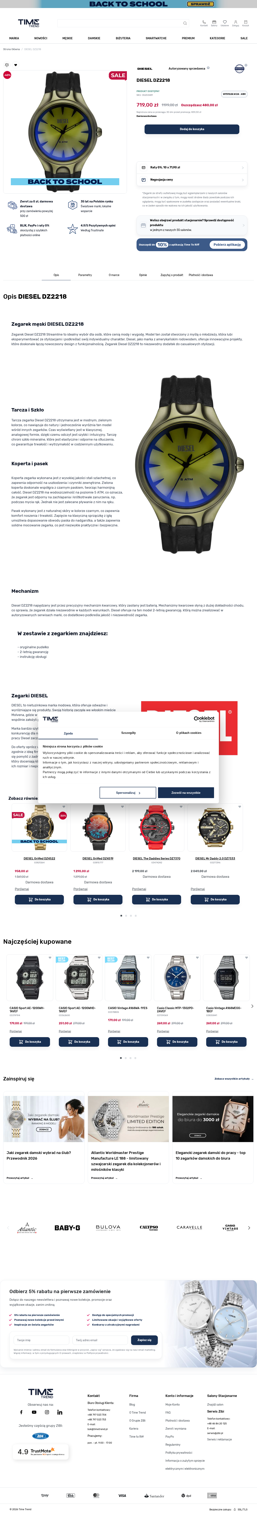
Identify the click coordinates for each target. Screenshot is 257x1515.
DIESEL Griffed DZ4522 (39, 858)
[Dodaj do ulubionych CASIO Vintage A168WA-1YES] (148, 957)
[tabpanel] (128, 608)
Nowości (40, 38)
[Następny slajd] (252, 1006)
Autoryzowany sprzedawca (187, 68)
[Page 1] (121, 915)
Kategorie (217, 38)
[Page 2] (126, 915)
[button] (65, 131)
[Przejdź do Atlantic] (26, 1228)
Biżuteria (123, 38)
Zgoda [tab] (68, 733)
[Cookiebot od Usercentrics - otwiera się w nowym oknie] (196, 719)
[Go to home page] (29, 23)
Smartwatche (156, 38)
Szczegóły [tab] (128, 732)
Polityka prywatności (178, 1452)
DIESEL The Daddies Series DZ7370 (156, 858)
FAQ (167, 1412)
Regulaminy (173, 1444)
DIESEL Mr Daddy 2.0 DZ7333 (215, 858)
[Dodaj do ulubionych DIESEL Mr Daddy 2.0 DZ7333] (240, 806)
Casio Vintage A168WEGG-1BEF (224, 1010)
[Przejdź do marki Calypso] (148, 1228)
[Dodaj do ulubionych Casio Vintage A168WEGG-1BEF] (246, 957)
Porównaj (22, 889)
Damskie (94, 38)
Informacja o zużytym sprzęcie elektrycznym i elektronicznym (185, 1465)
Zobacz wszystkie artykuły (234, 1078)
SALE (244, 38)
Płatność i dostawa (177, 1420)
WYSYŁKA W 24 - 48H (234, 94)
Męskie (67, 38)
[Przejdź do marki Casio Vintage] (230, 1228)
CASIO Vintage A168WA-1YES (127, 1008)
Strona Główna (11, 49)
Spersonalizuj (125, 792)
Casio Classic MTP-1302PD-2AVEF (175, 1010)
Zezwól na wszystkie (185, 792)
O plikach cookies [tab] (188, 732)
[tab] (56, 275)
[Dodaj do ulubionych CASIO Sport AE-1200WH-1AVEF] (50, 957)
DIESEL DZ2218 (32, 49)
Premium (188, 38)
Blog (132, 1404)
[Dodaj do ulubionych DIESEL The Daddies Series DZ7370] (181, 806)
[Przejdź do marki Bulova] (108, 1228)
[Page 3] (131, 915)
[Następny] (249, 1228)
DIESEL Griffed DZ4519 (98, 858)
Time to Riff (136, 1436)
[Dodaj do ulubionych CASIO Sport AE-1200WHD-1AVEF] (99, 957)
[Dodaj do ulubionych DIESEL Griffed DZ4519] (122, 806)
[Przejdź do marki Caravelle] (189, 1228)
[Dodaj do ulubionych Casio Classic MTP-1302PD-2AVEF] (197, 957)
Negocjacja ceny (197, 180)
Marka (14, 38)
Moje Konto (172, 1404)
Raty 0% (197, 167)
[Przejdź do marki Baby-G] (67, 1227)
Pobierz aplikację (227, 245)
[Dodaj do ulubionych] (15, 65)
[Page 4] (136, 915)
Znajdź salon (215, 1404)
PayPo (169, 1436)
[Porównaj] (7, 65)
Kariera (133, 1428)
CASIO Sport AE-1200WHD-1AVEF (77, 1010)
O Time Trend (137, 1412)
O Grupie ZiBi (137, 1420)
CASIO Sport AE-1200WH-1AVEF (27, 1010)
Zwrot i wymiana (175, 1428)
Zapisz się (144, 1340)
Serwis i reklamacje (219, 1439)
